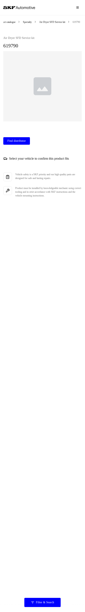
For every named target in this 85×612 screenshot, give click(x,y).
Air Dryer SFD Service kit (52, 22)
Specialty (27, 22)
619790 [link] (76, 22)
